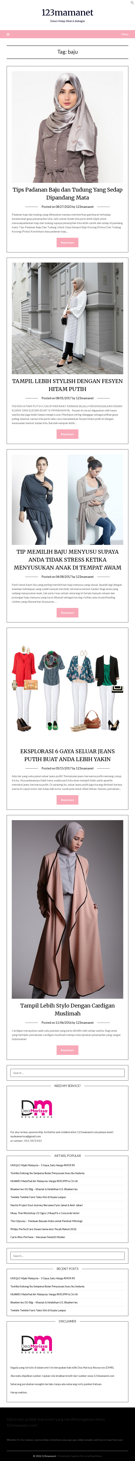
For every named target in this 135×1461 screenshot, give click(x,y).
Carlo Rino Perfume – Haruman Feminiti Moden (37, 1237)
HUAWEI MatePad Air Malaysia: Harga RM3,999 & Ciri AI (44, 1181)
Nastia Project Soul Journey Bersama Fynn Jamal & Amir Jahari (46, 1205)
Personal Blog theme (91, 1455)
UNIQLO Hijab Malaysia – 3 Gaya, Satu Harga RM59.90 (42, 1165)
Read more (67, 242)
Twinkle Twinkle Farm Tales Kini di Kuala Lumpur (38, 1197)
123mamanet (67, 12)
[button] (132, 3)
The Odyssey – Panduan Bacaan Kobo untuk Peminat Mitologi (46, 1221)
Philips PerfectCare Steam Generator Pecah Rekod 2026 (43, 1229)
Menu (124, 34)
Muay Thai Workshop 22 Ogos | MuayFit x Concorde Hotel (44, 1213)
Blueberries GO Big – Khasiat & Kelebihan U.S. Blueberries (44, 1189)
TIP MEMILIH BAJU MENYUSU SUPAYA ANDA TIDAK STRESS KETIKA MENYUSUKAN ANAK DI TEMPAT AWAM (67, 559)
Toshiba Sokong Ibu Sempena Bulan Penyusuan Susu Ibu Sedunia (47, 1173)
